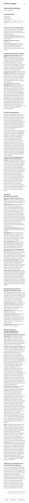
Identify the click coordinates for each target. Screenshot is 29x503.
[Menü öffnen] (24, 3)
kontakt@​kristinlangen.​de (17, 21)
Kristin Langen (10, 4)
